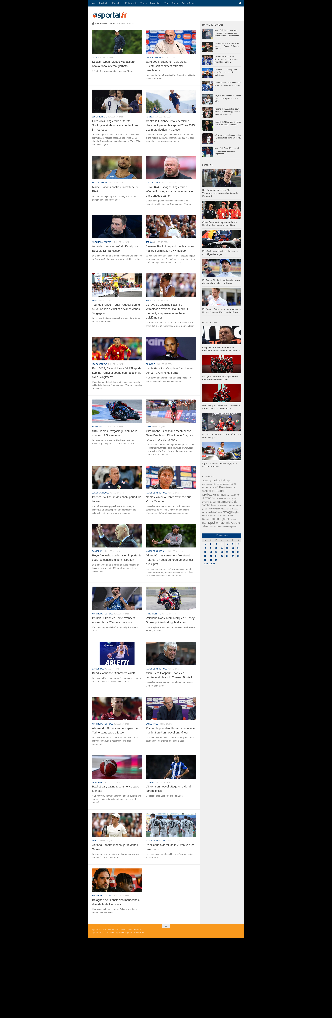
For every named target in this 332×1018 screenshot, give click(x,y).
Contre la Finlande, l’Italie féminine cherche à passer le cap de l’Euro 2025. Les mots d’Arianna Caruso (170, 125)
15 (205, 552)
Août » (212, 564)
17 (216, 552)
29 (205, 560)
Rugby (175, 3)
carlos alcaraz (223, 484)
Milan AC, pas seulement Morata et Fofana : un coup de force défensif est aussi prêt (169, 560)
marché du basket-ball (212, 502)
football (150, 117)
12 (227, 548)
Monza (220, 512)
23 (211, 556)
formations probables (214, 492)
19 (227, 552)
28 (238, 556)
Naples (235, 512)
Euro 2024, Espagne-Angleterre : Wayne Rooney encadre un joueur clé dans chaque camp (169, 191)
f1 (217, 487)
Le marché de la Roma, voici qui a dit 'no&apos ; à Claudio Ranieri (227, 46)
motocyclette (99, 427)
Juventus (208, 498)
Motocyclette (131, 3)
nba (203, 516)
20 (233, 552)
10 (216, 548)
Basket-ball (155, 3)
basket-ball (98, 551)
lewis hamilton (220, 498)
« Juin (205, 564)
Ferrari (223, 487)
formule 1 (151, 364)
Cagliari (228, 481)
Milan (214, 512)
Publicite (137, 929)
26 (227, 556)
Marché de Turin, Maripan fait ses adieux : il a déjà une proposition (227, 151)
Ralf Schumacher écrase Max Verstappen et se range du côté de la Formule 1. (220, 193)
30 (211, 560)
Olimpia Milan (221, 516)
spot (211, 522)
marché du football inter (219, 505)
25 (222, 556)
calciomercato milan (209, 484)
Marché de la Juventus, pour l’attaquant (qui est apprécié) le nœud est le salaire (227, 111)
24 (216, 556)
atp (210, 481)
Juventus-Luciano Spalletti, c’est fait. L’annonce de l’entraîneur (226, 72)
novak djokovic (210, 515)
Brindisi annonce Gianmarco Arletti (113, 673)
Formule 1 (117, 3)
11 (222, 548)
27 (233, 556)
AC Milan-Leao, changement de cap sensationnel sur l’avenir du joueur (228, 138)
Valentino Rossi (215, 527)
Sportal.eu (120, 932)
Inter (237, 494)
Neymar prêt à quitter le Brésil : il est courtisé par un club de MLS (228, 98)
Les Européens (153, 57)
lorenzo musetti (231, 498)
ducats (212, 487)
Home (93, 3)
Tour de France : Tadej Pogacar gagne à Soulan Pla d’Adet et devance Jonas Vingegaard (116, 309)
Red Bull (234, 519)
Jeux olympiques (100, 493)
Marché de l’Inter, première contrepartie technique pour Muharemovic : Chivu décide (227, 33)
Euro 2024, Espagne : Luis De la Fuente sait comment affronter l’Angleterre (166, 66)
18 (222, 552)
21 (238, 552)
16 (211, 552)
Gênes (231, 495)
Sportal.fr (130, 932)
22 (205, 556)
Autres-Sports (188, 3)
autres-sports (99, 183)
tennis (149, 242)
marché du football (102, 242)
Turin (233, 523)
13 (233, 548)
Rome (205, 523)
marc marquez (216, 509)
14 (238, 548)
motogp (227, 512)
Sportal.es (139, 932)
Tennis (143, 3)
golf (94, 57)
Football (103, 3)
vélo (94, 300)
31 (216, 560)
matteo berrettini (229, 509)
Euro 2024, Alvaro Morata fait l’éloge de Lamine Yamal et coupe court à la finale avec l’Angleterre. (116, 373)
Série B (219, 523)
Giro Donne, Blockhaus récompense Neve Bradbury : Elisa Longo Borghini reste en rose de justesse (169, 435)
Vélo (166, 3)
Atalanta (205, 481)
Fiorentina (231, 488)
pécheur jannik (220, 518)
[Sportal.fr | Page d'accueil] (109, 15)
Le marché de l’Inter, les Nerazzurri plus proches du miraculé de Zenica (226, 59)
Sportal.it (110, 932)
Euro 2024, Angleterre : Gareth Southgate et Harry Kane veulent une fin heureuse (115, 125)
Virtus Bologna (228, 527)
